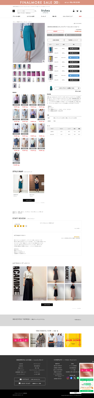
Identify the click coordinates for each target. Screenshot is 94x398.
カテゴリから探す (30, 16)
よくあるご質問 (37, 374)
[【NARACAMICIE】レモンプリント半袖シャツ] (16, 142)
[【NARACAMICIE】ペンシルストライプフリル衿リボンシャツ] (16, 99)
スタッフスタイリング (67, 16)
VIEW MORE (29, 200)
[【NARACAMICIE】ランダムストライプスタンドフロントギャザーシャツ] (41, 99)
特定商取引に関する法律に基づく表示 (73, 371)
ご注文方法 (21, 363)
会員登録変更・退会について (20, 372)
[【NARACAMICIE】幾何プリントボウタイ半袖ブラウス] (33, 128)
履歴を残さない (78, 319)
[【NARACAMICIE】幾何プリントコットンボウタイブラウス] (41, 142)
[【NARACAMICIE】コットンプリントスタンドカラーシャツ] (24, 113)
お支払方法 (21, 365)
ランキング (43, 16)
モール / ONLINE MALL (57, 374)
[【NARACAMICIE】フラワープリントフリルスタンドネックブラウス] (24, 99)
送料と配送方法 (37, 365)
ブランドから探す (16, 16)
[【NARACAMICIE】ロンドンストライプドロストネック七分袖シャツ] (33, 99)
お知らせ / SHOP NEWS (57, 369)
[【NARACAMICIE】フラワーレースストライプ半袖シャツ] (24, 128)
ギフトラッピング (37, 363)
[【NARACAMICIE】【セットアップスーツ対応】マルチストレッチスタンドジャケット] (16, 157)
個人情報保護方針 (73, 367)
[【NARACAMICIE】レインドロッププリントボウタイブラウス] (24, 142)
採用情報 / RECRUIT (58, 378)
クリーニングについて (21, 374)
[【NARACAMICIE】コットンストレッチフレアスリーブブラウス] (33, 113)
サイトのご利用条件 (73, 365)
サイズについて (37, 372)
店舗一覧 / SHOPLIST (58, 365)
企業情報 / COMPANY (58, 367)
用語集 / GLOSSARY (58, 371)
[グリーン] (29, 43)
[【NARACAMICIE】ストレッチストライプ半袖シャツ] (16, 128)
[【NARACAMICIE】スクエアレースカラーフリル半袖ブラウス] (41, 113)
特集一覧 (54, 16)
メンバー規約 (72, 369)
